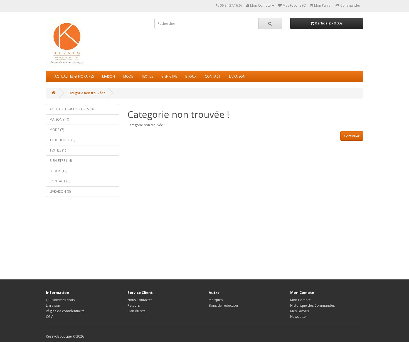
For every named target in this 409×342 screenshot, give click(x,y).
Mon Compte (300, 300)
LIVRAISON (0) (60, 191)
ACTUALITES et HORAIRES (74, 76)
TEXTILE (147, 76)
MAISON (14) (59, 119)
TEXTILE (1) (58, 150)
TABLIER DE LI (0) (62, 140)
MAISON (108, 76)
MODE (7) (57, 129)
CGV (49, 316)
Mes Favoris (299, 311)
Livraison (53, 305)
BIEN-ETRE (169, 76)
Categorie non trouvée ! (86, 93)
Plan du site (136, 311)
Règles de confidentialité (65, 311)
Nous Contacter (139, 300)
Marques (216, 300)
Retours (133, 305)
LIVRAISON (237, 76)
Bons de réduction (223, 305)
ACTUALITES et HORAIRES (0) (71, 109)
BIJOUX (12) (58, 170)
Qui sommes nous (60, 300)
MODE (128, 76)
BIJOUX (190, 76)
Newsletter (298, 316)
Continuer (351, 136)
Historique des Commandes (312, 305)
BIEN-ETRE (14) (61, 160)
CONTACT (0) (60, 181)
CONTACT (213, 76)
